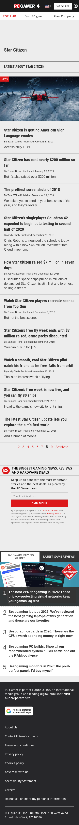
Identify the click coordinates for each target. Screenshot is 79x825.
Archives (62, 447)
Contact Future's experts (21, 736)
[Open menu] (7, 6)
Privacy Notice (54, 513)
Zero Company (64, 16)
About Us (11, 727)
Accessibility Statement (20, 781)
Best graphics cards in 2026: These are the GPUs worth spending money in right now (41, 633)
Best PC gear (33, 16)
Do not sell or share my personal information (35, 799)
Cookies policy (14, 763)
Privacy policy (14, 754)
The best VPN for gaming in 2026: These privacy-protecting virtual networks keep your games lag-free (39, 596)
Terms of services (50, 510)
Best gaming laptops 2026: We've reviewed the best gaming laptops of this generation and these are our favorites (41, 616)
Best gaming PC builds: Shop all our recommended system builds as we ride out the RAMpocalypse (42, 651)
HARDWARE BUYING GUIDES (20, 556)
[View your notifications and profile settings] (38, 6)
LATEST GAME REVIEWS (59, 556)
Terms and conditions (19, 745)
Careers (10, 790)
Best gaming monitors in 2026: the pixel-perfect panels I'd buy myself (39, 668)
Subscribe (63, 6)
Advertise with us (16, 772)
